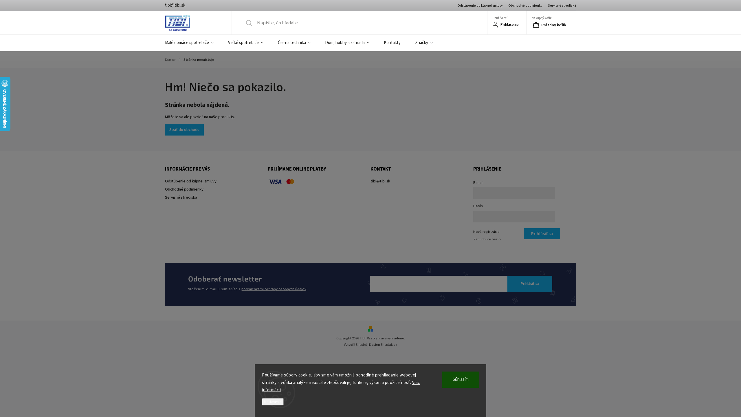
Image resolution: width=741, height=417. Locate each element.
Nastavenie (272, 402)
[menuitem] (193, 43)
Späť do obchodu (184, 130)
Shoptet (361, 344)
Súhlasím (461, 379)
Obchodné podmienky (525, 5)
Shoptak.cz (389, 344)
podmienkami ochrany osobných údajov (273, 289)
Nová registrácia (486, 231)
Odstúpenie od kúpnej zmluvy (479, 5)
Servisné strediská (562, 5)
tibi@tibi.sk (380, 181)
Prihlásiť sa (530, 284)
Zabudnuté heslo (487, 239)
